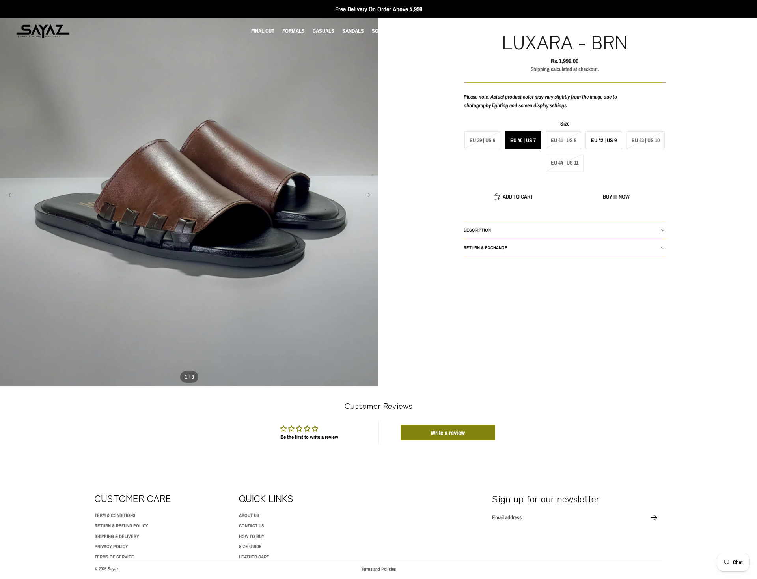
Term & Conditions (115, 515)
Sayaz (113, 569)
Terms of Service (114, 557)
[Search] (701, 31)
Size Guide (250, 546)
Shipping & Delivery (117, 536)
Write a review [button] (448, 432)
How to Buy (252, 536)
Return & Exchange (485, 247)
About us (249, 515)
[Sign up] (654, 518)
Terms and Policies (378, 569)
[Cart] (735, 31)
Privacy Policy (111, 546)
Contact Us (251, 526)
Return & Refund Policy (121, 526)
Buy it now (616, 196)
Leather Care (254, 557)
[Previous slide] (8, 196)
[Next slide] (369, 196)
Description (477, 230)
